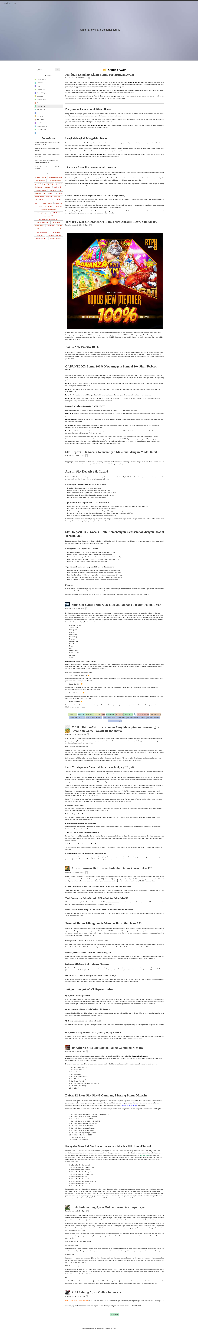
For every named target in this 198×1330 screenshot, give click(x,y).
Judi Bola (40, 96)
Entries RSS (93, 1328)
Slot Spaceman (42, 232)
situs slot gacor (144, 1155)
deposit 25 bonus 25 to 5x (129, 1105)
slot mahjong (57, 222)
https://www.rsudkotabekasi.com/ (82, 672)
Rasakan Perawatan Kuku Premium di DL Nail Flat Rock (47, 167)
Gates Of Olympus (42, 93)
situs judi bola (39, 196)
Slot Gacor (56, 213)
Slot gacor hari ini (42, 222)
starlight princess (42, 126)
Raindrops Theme (111, 1328)
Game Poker (41, 89)
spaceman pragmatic (54, 235)
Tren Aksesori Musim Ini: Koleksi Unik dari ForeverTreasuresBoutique (46, 161)
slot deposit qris (42, 213)
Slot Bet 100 (41, 109)
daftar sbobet (40, 180)
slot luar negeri (134, 613)
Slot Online (40, 119)
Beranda (99, 63)
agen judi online (40, 177)
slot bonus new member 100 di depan (126, 337)
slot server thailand (54, 229)
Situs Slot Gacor (41, 200)
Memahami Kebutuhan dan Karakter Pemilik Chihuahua (47, 149)
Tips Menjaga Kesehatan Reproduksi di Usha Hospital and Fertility (47, 143)
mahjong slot (58, 187)
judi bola (59, 184)
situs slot (49, 196)
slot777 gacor (47, 203)
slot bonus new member (48, 209)
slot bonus (152, 1226)
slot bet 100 (58, 203)
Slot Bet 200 (39, 206)
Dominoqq (40, 83)
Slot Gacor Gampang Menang (48, 219)
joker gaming (48, 184)
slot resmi (40, 229)
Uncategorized (41, 129)
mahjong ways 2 (55, 190)
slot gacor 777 (48, 216)
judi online (38, 187)
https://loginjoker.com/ (112, 902)
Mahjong (48, 187)
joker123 (38, 184)
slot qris (59, 225)
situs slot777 (58, 196)
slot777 (39, 123)
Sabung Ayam (41, 106)
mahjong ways (41, 99)
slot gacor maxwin (119, 799)
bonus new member (55, 177)
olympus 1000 (40, 193)
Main (38, 103)
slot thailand (56, 232)
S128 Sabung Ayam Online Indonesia (76, 1301)
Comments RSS (103, 1328)
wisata (39, 133)
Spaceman (39, 235)
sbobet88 (59, 193)
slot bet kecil (49, 206)
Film (38, 86)
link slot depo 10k (83, 479)
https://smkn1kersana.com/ (80, 746)
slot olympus (39, 225)
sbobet (50, 193)
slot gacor (40, 116)
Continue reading (136, 1305)
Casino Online (41, 79)
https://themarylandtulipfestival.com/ (76, 82)
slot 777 (37, 203)
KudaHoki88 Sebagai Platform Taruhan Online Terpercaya (47, 155)
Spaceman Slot (41, 238)
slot (51, 200)
